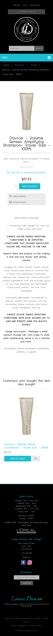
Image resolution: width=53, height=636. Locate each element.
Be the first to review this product (26, 172)
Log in (25, 5)
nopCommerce (32, 631)
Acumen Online (36, 625)
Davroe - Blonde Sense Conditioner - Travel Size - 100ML (26, 446)
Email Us (26, 557)
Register (17, 5)
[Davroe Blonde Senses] (26, 416)
